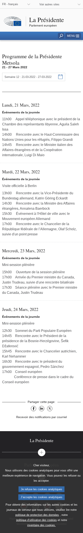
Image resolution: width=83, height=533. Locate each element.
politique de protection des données (37, 515)
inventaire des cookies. (41, 525)
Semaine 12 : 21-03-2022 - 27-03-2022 (28, 77)
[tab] (41, 440)
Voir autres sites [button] (49, 4)
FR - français (10, 4)
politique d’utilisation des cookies (36, 520)
